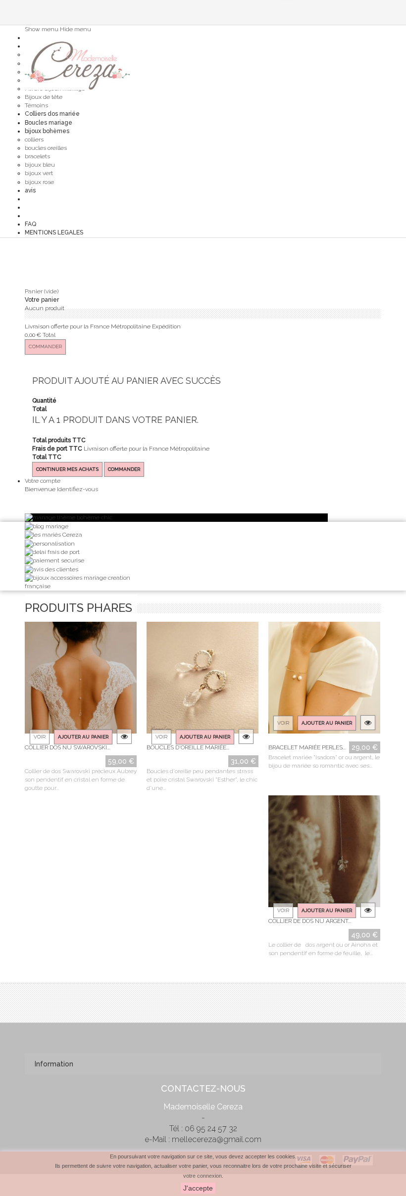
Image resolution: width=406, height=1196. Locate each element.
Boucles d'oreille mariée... (188, 747)
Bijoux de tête (43, 96)
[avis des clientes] (51, 569)
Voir (40, 736)
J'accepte (198, 1188)
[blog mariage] (46, 525)
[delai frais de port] (52, 552)
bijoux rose (39, 182)
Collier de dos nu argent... (309, 921)
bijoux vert (39, 173)
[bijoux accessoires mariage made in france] (80, 581)
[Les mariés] (53, 534)
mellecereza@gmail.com (216, 1139)
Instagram (221, 1036)
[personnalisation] (50, 543)
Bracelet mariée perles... (307, 747)
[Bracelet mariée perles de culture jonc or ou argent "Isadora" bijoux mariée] (324, 680)
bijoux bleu (40, 164)
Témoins (36, 105)
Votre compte (42, 480)
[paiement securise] (54, 560)
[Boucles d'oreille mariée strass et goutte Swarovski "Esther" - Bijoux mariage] (202, 680)
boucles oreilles (46, 147)
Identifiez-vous (77, 489)
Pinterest (202, 1036)
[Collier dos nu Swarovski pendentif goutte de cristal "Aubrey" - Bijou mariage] (81, 680)
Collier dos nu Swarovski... (67, 747)
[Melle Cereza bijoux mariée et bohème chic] (77, 66)
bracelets (37, 156)
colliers (34, 139)
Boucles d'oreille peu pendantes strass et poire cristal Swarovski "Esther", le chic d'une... (202, 779)
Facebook (182, 1036)
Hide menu (75, 29)
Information (54, 1064)
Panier (41, 291)
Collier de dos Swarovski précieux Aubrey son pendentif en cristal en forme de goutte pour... (81, 779)
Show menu (41, 29)
